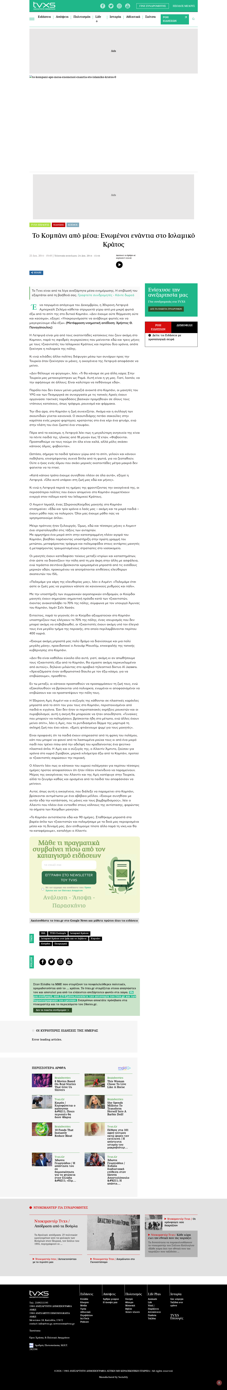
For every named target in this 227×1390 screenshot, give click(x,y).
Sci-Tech (84, 1319)
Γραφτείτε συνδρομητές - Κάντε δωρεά (106, 295)
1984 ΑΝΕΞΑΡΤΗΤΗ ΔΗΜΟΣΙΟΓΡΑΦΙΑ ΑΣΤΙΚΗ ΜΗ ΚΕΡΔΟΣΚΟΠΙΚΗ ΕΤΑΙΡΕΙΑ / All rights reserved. (118, 1371)
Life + (98, 19)
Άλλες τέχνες (132, 1312)
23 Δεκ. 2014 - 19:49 (40, 256)
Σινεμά (129, 1299)
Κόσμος (84, 1302)
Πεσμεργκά (61, 944)
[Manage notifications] (219, 1382)
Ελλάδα (84, 1299)
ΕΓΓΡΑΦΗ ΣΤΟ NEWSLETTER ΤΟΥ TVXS (69, 878)
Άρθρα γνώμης (111, 1299)
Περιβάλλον (86, 1315)
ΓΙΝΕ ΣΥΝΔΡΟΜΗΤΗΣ (152, 6)
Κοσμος (73, 225)
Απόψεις (62, 16)
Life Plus (154, 1294)
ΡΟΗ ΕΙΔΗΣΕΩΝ (170, 19)
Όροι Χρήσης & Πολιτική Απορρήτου (49, 1338)
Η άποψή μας (110, 1302)
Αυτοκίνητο (154, 1312)
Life (150, 1302)
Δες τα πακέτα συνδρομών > (52, 1010)
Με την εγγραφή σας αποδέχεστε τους (68, 889)
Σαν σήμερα (176, 1299)
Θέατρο (129, 1302)
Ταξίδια (152, 1319)
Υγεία (83, 1309)
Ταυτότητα (34, 1331)
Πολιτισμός (81, 16)
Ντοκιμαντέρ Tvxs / (52, 1221)
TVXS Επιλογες (40, 225)
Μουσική (130, 1306)
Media (83, 1306)
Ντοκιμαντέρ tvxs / (46, 1259)
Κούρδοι (45, 944)
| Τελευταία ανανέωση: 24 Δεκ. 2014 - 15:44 (76, 256)
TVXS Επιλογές (58, 933)
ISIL (43, 933)
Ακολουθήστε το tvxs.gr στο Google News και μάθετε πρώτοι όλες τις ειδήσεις (84, 920)
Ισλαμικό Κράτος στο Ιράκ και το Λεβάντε (64, 939)
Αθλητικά (133, 16)
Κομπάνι (95, 939)
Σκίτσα (150, 16)
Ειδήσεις (44, 16)
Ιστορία (115, 16)
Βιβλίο (128, 1309)
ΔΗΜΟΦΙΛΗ (184, 325)
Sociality (123, 1377)
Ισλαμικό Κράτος (79, 933)
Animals (152, 1299)
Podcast (84, 1322)
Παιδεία (152, 1315)
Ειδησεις (58, 225)
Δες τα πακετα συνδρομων (166, 309)
